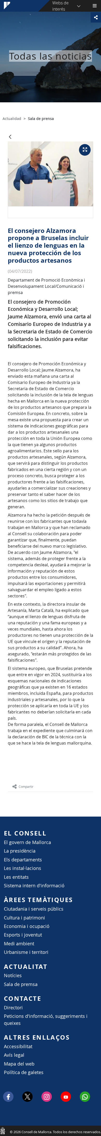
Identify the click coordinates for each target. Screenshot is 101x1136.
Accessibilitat (18, 1046)
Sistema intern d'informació (34, 886)
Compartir (26, 786)
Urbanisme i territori (26, 952)
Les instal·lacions (22, 868)
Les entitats (16, 877)
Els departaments (23, 860)
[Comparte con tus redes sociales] (96, 17)
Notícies (13, 975)
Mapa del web (19, 1064)
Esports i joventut (23, 935)
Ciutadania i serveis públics (33, 909)
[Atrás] (10, 137)
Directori (13, 1008)
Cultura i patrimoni (24, 918)
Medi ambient (19, 944)
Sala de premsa (21, 984)
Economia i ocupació (26, 926)
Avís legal (14, 1055)
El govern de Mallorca (27, 842)
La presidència (19, 851)
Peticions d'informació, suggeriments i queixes (46, 1019)
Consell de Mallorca (2, 1130)
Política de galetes (24, 1072)
